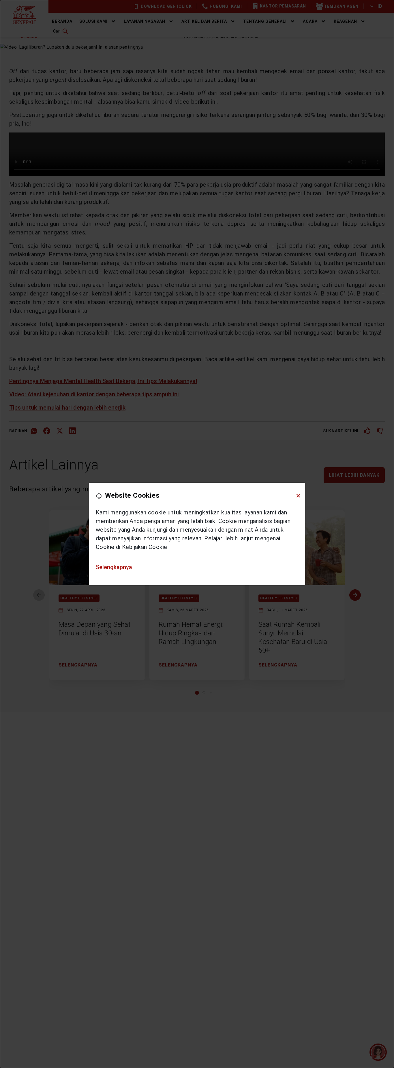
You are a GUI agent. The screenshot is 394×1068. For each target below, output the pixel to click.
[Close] (298, 495)
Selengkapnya (114, 567)
